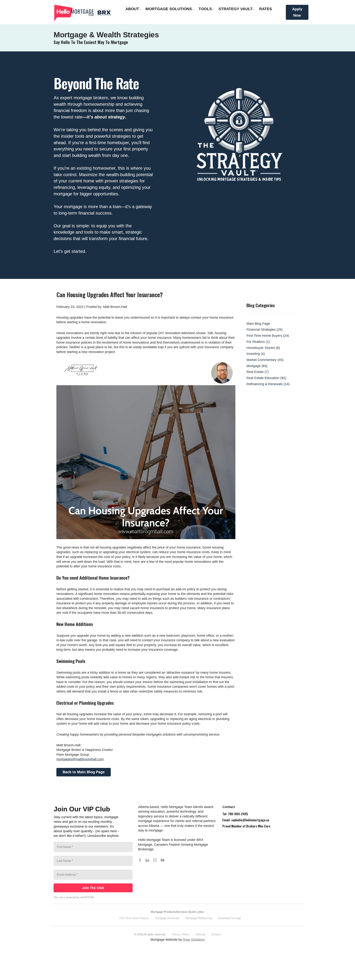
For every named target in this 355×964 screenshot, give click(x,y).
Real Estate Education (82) (266, 378)
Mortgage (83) (256, 366)
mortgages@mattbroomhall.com (80, 759)
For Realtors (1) (258, 342)
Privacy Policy (180, 934)
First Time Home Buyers (134, 918)
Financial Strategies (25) (264, 329)
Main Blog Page (258, 323)
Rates (265, 9)
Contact (216, 934)
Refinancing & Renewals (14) (268, 384)
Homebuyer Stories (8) (263, 348)
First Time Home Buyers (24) (267, 335)
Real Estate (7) (257, 372)
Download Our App (229, 918)
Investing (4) (255, 354)
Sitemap (200, 934)
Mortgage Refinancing (198, 918)
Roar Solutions (194, 939)
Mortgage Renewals (167, 918)
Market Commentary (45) (264, 360)
